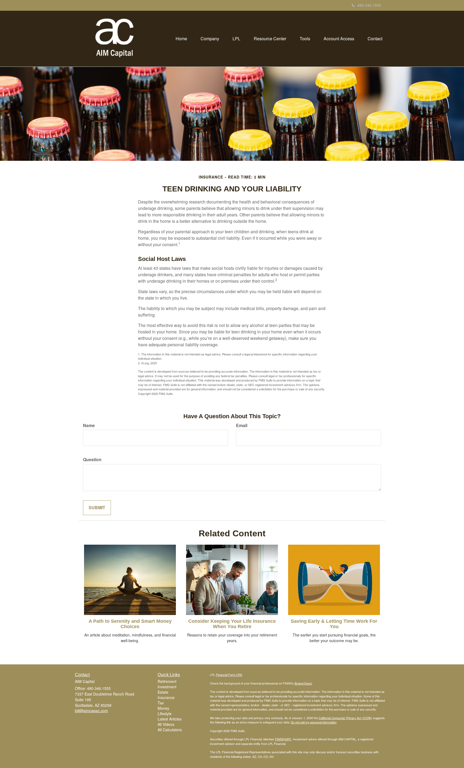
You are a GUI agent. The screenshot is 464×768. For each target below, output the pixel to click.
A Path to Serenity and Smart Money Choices (130, 623)
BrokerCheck (303, 683)
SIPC (288, 739)
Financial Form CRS (229, 674)
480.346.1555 (369, 5)
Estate (163, 692)
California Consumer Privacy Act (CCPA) (345, 718)
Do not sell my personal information (313, 722)
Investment (167, 686)
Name (89, 425)
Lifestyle (165, 713)
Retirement (167, 681)
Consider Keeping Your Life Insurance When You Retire (232, 623)
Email (241, 425)
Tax (161, 702)
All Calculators (170, 729)
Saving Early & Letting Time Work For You (334, 623)
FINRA (279, 739)
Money (163, 708)
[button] (210, 38)
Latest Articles (170, 719)
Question (92, 460)
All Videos (166, 724)
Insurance (166, 697)
